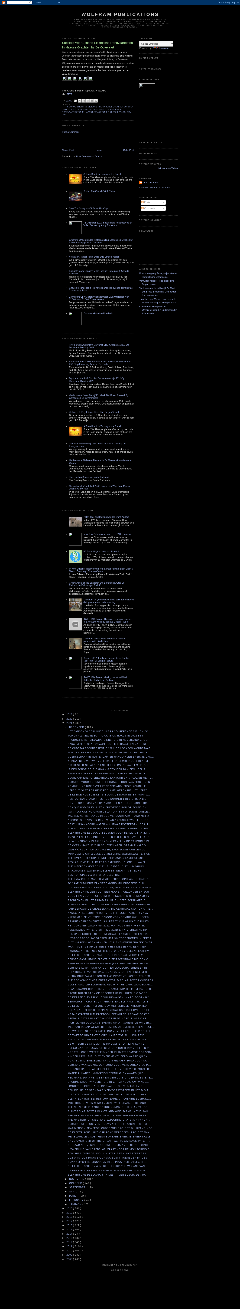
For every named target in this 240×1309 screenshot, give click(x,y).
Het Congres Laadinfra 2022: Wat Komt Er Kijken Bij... (108, 925)
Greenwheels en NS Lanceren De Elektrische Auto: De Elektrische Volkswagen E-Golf (96, 584)
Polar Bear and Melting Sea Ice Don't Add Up (106, 517)
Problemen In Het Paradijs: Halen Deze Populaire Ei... (108, 900)
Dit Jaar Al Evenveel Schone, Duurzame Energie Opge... (110, 1145)
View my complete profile (154, 188)
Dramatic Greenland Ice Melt (98, 313)
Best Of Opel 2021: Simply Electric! (94, 875)
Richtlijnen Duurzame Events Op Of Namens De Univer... (110, 1022)
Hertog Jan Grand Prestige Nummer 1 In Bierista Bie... (108, 799)
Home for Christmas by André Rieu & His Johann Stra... (109, 803)
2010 (69, 1250)
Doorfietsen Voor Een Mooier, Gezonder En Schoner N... (111, 887)
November (77, 1179)
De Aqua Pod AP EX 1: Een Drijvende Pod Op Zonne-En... (108, 807)
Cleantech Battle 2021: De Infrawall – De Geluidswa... (108, 1094)
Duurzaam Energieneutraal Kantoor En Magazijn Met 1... (111, 778)
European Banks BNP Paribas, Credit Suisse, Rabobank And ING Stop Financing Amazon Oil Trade (100, 363)
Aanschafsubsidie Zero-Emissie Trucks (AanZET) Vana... (109, 913)
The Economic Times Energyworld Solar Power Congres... (112, 980)
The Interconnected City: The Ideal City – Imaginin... (107, 866)
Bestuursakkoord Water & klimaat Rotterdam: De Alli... (110, 824)
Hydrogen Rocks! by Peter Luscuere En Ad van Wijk (106, 773)
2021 (69, 723)
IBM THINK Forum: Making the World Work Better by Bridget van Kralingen (105, 678)
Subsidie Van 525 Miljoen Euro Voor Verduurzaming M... (109, 1065)
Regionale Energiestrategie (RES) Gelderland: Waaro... (110, 963)
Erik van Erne (151, 182)
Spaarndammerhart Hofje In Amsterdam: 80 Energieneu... (111, 989)
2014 (69, 1233)
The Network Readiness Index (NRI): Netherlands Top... (109, 1107)
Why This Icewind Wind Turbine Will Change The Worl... (109, 1103)
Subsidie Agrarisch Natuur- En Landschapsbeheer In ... (109, 967)
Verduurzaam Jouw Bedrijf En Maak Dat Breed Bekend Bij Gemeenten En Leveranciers (157, 292)
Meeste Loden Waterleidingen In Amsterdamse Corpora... (111, 1052)
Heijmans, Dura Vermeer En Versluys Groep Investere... (110, 1077)
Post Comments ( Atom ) (89, 156)
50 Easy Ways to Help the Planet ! (101, 551)
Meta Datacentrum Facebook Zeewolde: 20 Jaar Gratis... (110, 1014)
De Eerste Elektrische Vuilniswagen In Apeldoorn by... (109, 997)
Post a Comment (70, 132)
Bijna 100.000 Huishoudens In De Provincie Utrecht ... (107, 1162)
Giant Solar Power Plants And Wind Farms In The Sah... (109, 1111)
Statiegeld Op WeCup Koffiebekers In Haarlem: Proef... (110, 765)
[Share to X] (88, 101)
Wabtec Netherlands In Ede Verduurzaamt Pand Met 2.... (110, 816)
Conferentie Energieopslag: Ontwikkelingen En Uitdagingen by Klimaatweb (158, 310)
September (78, 1187)
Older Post (128, 150)
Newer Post (68, 150)
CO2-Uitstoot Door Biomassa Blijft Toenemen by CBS (107, 1157)
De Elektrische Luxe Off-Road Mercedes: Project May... (110, 1132)
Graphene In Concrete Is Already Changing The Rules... (110, 921)
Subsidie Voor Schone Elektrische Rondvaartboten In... (110, 782)
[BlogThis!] (84, 101)
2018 (69, 1217)
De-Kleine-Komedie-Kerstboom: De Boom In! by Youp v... (109, 794)
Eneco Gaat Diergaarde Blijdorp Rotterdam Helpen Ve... (110, 1048)
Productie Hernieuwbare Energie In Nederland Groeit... (110, 740)
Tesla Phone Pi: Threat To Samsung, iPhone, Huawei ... (108, 862)
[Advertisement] (82, 141)
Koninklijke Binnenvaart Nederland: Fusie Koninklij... (108, 786)
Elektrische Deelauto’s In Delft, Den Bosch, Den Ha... (108, 1174)
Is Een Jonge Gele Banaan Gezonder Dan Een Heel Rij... (109, 769)
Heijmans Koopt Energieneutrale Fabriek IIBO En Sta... (109, 934)
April (73, 1191)
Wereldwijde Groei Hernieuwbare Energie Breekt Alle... (110, 1136)
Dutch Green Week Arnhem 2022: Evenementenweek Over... (111, 942)
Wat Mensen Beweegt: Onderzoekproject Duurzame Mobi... (112, 1128)
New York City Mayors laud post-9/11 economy (107, 534)
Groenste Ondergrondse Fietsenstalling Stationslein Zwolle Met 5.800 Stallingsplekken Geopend (101, 241)
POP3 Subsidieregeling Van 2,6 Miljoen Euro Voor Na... (109, 1060)
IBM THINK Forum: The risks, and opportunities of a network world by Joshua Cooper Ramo (107, 620)
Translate (163, 48)
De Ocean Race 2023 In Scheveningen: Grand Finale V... (108, 845)
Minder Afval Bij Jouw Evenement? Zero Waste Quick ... (109, 1056)
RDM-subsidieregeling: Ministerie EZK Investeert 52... (108, 1153)
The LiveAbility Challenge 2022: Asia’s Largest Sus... (107, 858)
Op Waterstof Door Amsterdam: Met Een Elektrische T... (110, 1031)
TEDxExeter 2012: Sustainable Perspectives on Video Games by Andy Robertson (107, 224)
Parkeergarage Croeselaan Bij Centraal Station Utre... (110, 908)
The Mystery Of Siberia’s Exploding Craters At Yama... (109, 1120)
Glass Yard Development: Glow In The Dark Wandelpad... (110, 984)
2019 (69, 1212)
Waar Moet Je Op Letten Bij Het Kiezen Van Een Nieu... (108, 946)
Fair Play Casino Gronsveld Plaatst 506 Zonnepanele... (109, 811)
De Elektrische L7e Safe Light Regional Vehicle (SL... (108, 955)
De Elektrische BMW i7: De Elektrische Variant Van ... (108, 1166)
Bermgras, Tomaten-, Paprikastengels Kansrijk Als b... (109, 1001)
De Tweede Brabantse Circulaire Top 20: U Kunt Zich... (108, 1035)
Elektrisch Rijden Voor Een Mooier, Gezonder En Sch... (110, 891)
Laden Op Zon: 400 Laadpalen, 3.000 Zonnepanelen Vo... (108, 849)
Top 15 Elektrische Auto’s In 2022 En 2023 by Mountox (107, 752)
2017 (69, 1221)
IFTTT (69, 94)
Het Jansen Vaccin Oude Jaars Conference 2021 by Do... (109, 731)
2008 (69, 1259)
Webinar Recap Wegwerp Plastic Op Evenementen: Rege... (111, 1027)
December (77, 727)
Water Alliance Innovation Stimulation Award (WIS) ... (108, 1073)
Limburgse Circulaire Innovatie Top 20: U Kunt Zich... (107, 1086)
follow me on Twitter (168, 168)
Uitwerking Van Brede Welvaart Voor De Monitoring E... (110, 1149)
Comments (149, 208)
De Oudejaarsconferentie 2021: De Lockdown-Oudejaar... (110, 748)
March (74, 1196)
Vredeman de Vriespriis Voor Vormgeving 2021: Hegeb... (110, 917)
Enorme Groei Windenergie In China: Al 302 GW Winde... (108, 1082)
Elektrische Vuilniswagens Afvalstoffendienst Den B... (110, 972)
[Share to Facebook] (92, 101)
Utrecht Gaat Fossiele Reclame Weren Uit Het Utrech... (110, 790)
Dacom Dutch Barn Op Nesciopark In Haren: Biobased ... (109, 993)
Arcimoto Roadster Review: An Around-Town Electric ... (110, 820)
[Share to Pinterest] (96, 101)
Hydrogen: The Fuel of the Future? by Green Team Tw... (109, 951)
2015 (69, 1229)
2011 (69, 1246)
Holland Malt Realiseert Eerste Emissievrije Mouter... (110, 1069)
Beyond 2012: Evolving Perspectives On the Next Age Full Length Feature (106, 659)
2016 (69, 1225)
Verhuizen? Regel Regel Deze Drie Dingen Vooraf (94, 256)
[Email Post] (75, 100)
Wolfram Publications (120, 14)
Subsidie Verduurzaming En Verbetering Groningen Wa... (111, 904)
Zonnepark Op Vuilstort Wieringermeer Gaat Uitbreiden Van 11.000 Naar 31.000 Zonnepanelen (99, 298)
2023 (69, 714)
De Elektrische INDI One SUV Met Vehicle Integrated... (109, 1006)
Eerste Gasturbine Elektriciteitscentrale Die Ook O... (109, 959)
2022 (69, 719)
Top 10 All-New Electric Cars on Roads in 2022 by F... (107, 735)
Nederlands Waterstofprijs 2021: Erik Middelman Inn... (109, 930)
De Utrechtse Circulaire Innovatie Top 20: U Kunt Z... (107, 1043)
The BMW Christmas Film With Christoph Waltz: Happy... (109, 879)
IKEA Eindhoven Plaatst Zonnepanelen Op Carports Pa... (110, 841)
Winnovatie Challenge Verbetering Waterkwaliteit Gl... (110, 854)
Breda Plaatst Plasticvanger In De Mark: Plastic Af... (108, 1018)
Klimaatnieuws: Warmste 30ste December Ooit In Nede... (110, 761)
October (76, 1183)
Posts (147, 202)
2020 (69, 1208)
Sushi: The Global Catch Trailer (99, 191)
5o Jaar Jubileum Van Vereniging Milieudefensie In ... (108, 883)
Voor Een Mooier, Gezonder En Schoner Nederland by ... (110, 896)
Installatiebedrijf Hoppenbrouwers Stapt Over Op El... (110, 1010)
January (75, 1204)
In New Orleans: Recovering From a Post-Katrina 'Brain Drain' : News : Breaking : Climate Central (101, 570)
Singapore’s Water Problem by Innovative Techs (104, 870)
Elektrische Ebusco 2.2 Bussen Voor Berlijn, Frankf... (109, 832)
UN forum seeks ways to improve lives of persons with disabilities (104, 640)
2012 (69, 1242)
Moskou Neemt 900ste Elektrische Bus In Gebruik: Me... (109, 828)
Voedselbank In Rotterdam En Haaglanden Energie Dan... (111, 756)
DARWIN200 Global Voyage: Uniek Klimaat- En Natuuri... (108, 744)
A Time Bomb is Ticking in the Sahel (102, 174)
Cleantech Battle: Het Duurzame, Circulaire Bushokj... (109, 1098)
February (77, 1200)
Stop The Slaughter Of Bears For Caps (89, 208)
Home (99, 150)
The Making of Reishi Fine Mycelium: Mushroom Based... (109, 1115)
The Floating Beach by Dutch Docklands (89, 477)
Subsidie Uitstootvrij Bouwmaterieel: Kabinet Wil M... (109, 1124)
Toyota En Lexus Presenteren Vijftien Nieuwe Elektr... (109, 837)
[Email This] (80, 101)
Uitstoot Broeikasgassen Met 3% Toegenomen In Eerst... (111, 938)
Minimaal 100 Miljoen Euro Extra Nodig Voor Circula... (109, 1039)
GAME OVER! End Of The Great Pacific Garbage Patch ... (109, 1141)
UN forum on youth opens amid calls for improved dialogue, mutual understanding (108, 601)
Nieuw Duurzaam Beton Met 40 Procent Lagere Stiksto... (110, 976)
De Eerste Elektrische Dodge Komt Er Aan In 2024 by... (108, 1170)
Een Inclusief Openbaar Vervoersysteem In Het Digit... (109, 1090)
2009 (69, 1255)
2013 (69, 1238)
